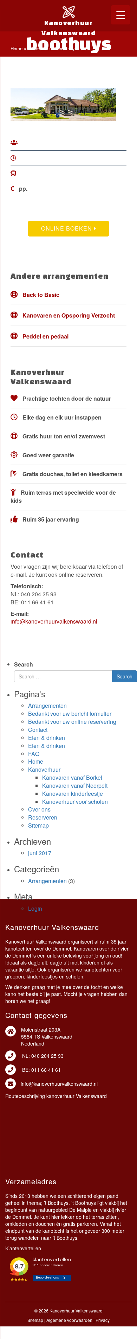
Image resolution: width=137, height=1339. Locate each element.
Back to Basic (40, 295)
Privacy (103, 1320)
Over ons (39, 809)
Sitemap (38, 825)
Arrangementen (47, 705)
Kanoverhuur (40, 48)
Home (16, 48)
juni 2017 (39, 853)
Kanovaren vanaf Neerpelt (74, 785)
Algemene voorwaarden (69, 1320)
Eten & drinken (46, 738)
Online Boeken (67, 228)
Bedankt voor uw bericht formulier (69, 713)
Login (35, 908)
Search (23, 664)
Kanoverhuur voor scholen (75, 802)
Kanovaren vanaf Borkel (72, 777)
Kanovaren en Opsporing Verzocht (68, 315)
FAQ (33, 754)
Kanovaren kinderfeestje (72, 793)
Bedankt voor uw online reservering (72, 722)
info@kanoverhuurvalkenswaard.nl (54, 621)
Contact (37, 730)
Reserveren (42, 817)
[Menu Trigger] (120, 14)
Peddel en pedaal (45, 336)
